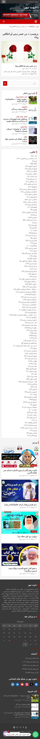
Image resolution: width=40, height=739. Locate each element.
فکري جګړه (33, 379)
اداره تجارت (33, 176)
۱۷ (35, 633)
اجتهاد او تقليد (32, 169)
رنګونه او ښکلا (32, 328)
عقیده (35, 364)
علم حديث (33, 366)
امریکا (35, 215)
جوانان (25, 137)
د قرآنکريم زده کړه (31, 305)
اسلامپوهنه (24, 107)
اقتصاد (25, 116)
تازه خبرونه (32, 691)
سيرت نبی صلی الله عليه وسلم (27, 346)
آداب (35, 156)
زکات (35, 338)
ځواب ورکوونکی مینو (4, 1)
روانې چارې (33, 330)
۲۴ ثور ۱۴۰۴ (33, 68)
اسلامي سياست (31, 202)
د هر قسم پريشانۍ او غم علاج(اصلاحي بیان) (20, 504)
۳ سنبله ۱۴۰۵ (23, 112)
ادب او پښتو (33, 179)
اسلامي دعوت (32, 199)
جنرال (35, 251)
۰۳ (20, 641)
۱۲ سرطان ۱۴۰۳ (32, 507)
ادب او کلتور (33, 181)
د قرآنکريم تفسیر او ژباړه (29, 302)
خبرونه (35, 276)
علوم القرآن (33, 369)
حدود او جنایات (32, 266)
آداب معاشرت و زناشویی (29, 158)
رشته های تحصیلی (31, 325)
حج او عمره (33, 264)
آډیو (36, 161)
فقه (36, 374)
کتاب (35, 387)
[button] (35, 734)
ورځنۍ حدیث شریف (30, 428)
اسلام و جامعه (32, 194)
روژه (35, 333)
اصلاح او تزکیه (32, 205)
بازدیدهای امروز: (33, 658)
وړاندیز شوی (33, 433)
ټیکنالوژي (34, 246)
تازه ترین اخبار (29, 93)
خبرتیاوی (34, 274)
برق (35, 223)
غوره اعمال (33, 371)
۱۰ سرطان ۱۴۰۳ (32, 573)
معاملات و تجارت (31, 407)
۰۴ (14, 641)
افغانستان (34, 207)
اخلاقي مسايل (32, 174)
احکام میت (33, 171)
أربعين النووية (32, 166)
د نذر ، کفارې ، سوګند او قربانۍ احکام (25, 315)
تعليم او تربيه (33, 240)
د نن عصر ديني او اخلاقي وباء (26, 66)
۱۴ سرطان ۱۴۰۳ (32, 475)
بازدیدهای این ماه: (32, 665)
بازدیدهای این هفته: (32, 662)
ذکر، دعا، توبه (32, 323)
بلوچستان (34, 225)
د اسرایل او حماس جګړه (29, 279)
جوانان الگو (33, 258)
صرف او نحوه (32, 358)
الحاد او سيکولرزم (31, 212)
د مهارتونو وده (32, 312)
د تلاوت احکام (32, 284)
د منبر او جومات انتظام (29, 310)
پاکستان (34, 228)
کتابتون (34, 389)
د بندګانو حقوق (32, 282)
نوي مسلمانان (32, 425)
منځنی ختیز (33, 415)
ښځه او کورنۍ (23, 127)
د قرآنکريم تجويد (31, 299)
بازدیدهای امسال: (32, 669)
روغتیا (21, 116)
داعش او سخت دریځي (29, 320)
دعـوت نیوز (31, 7)
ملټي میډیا (33, 412)
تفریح (35, 243)
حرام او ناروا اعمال (31, 271)
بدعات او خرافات (31, 220)
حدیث (35, 269)
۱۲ (25, 629)
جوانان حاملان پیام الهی (29, 261)
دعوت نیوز (25, 68)
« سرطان (35, 648)
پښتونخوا (34, 233)
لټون (5, 83)
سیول (35, 348)
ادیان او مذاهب (32, 184)
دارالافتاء (34, 317)
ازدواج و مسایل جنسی (30, 189)
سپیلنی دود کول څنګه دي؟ (27, 536)
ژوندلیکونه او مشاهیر (30, 343)
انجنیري (34, 217)
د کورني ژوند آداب (31, 307)
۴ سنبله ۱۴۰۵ (23, 104)
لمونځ (35, 399)
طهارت (34, 361)
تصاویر (35, 238)
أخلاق (35, 61)
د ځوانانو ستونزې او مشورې (28, 292)
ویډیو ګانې (33, 435)
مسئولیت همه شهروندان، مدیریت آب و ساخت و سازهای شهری (15, 120)
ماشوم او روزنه (20, 97)
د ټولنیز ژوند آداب (31, 287)
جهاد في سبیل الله (31, 253)
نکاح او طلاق (33, 423)
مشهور (35, 405)
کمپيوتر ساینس (32, 392)
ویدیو (35, 442)
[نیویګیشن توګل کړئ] (35, 21)
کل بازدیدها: (34, 672)
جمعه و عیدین (32, 248)
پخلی (35, 230)
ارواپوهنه (34, 187)
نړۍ (36, 420)
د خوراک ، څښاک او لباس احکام (27, 289)
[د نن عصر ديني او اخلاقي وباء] (20, 52)
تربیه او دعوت (32, 235)
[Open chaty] (6, 733)
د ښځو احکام (33, 294)
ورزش (35, 430)
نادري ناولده (33, 417)
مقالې (17, 116)
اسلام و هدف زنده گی (19, 109)
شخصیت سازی (32, 351)
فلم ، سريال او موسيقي (29, 382)
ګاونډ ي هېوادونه (31, 397)
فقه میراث (33, 376)
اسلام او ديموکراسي (30, 192)
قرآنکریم (34, 384)
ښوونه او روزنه (32, 356)
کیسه (25, 97)
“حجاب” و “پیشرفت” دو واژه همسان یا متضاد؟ (17, 130)
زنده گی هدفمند (32, 340)
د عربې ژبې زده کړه (30, 297)
